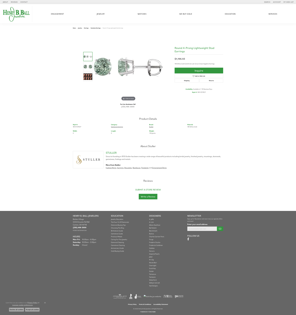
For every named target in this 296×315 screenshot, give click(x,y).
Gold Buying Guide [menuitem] (117, 251)
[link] (5, 2)
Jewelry (101, 14)
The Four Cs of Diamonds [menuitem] (120, 222)
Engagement (57, 14)
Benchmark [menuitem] (153, 231)
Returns (211, 80)
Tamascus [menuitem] (152, 274)
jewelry (80, 28)
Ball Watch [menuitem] (153, 228)
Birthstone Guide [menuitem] (117, 231)
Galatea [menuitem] (151, 248)
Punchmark (152, 312)
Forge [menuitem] (151, 239)
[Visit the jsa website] (152, 296)
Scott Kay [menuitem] (152, 268)
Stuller (151, 127)
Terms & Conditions (145, 304)
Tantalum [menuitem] (152, 277)
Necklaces (136, 168)
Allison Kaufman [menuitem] (154, 225)
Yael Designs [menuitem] (153, 286)
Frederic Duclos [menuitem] (154, 242)
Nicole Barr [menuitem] (153, 262)
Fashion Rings (111, 168)
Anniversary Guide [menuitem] (117, 248)
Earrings (86, 28)
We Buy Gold (185, 14)
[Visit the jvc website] (167, 296)
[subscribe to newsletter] (220, 229)
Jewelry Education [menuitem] (117, 219)
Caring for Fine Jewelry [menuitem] (119, 239)
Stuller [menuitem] (151, 271)
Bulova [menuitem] (151, 234)
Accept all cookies (32, 309)
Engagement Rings (159, 168)
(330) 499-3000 (127, 106)
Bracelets (128, 168)
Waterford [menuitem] (153, 280)
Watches (142, 14)
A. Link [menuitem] (151, 222)
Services (272, 14)
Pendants (145, 168)
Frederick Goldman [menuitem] (156, 245)
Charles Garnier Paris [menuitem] (156, 236)
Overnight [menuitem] (152, 265)
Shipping (187, 80)
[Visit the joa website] (138, 296)
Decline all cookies (16, 309)
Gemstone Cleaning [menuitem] (118, 245)
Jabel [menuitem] (150, 257)
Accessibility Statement (160, 304)
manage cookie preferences (22, 305)
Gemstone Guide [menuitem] (117, 234)
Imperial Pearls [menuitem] (154, 254)
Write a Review (148, 196)
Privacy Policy (132, 304)
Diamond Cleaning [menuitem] (117, 242)
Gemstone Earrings (95, 28)
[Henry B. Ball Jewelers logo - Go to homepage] (16, 14)
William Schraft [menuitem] (154, 283)
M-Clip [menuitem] (151, 260)
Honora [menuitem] (151, 251)
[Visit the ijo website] (179, 296)
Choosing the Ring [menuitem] (117, 228)
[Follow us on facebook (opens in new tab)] (188, 239)
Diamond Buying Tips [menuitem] (118, 225)
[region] (128, 66)
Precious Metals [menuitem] (116, 236)
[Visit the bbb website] (131, 296)
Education (230, 14)
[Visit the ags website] (120, 296)
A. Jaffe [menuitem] (151, 219)
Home (74, 28)
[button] (267, 2)
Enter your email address (197, 224)
